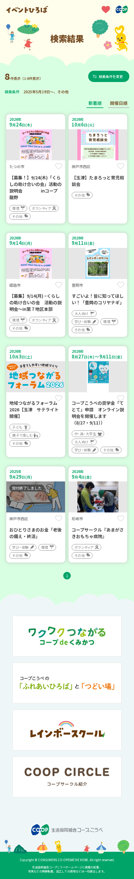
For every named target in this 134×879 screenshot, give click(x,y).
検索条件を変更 (111, 76)
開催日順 (118, 103)
